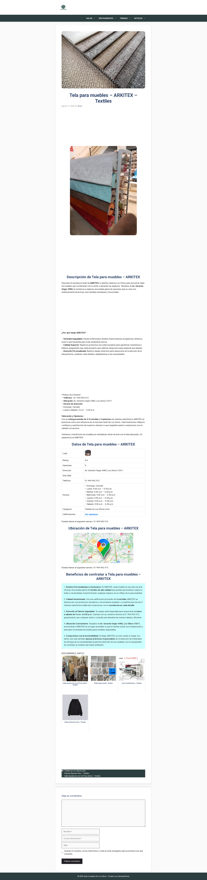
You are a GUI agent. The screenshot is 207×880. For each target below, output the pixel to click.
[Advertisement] (103, 128)
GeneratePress (123, 876)
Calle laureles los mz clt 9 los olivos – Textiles (82, 776)
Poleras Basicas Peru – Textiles (76, 773)
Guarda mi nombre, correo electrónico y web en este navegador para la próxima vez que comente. (103, 852)
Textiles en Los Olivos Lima (75, 771)
